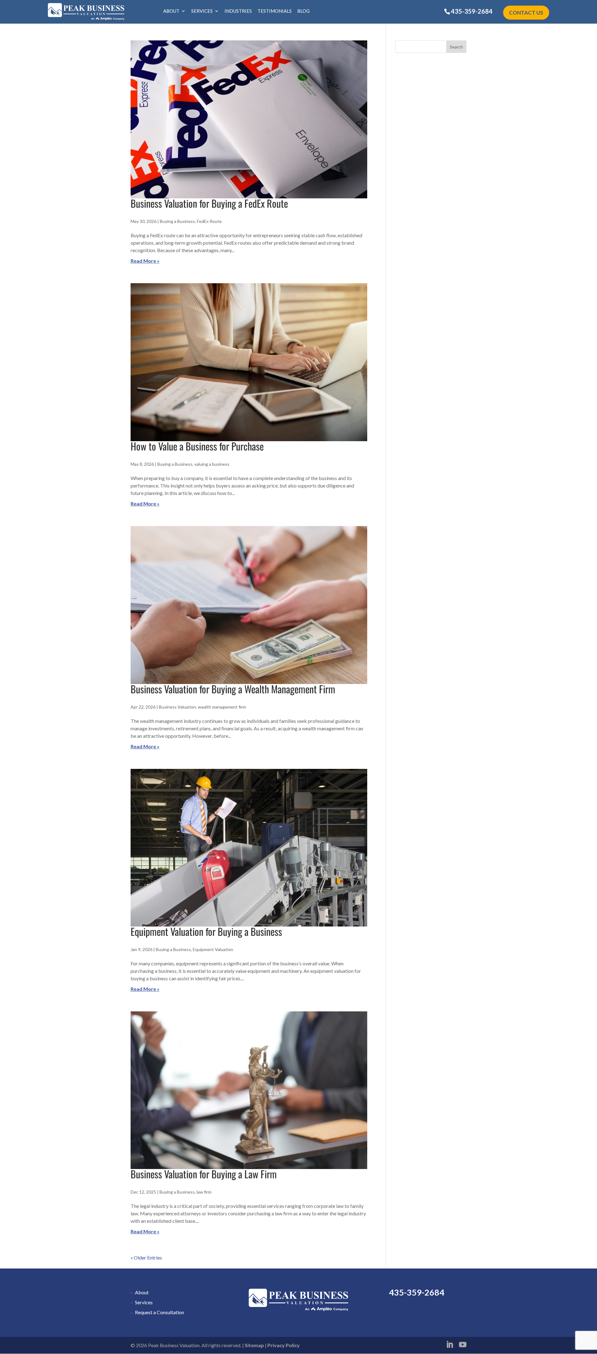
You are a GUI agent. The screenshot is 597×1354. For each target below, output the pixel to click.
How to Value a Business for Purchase (197, 446)
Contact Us (526, 12)
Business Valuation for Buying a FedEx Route (209, 203)
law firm (204, 1192)
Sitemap (254, 1345)
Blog (303, 11)
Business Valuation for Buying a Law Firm (204, 1174)
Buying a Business (177, 221)
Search (456, 46)
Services (202, 11)
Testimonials (274, 11)
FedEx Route (209, 221)
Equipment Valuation (213, 949)
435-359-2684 (472, 11)
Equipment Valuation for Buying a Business (206, 931)
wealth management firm (222, 706)
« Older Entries (146, 1257)
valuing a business (211, 464)
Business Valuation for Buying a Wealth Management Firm (233, 689)
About (171, 11)
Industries (238, 11)
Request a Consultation (159, 1312)
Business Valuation (177, 706)
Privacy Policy (283, 1345)
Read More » (145, 261)
